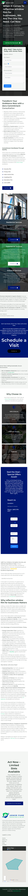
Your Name (6, 57)
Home (3, 838)
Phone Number (8, 70)
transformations (12, 490)
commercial (12, 596)
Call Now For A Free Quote (14, 803)
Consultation (8, 108)
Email (5, 64)
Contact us (14, 351)
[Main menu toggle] (25, 2)
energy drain (11, 372)
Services (4, 841)
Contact (4, 844)
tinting (2, 713)
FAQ (3, 843)
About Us (4, 839)
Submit (7, 86)
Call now (12, 738)
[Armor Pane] (7, 2)
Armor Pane (19, 162)
